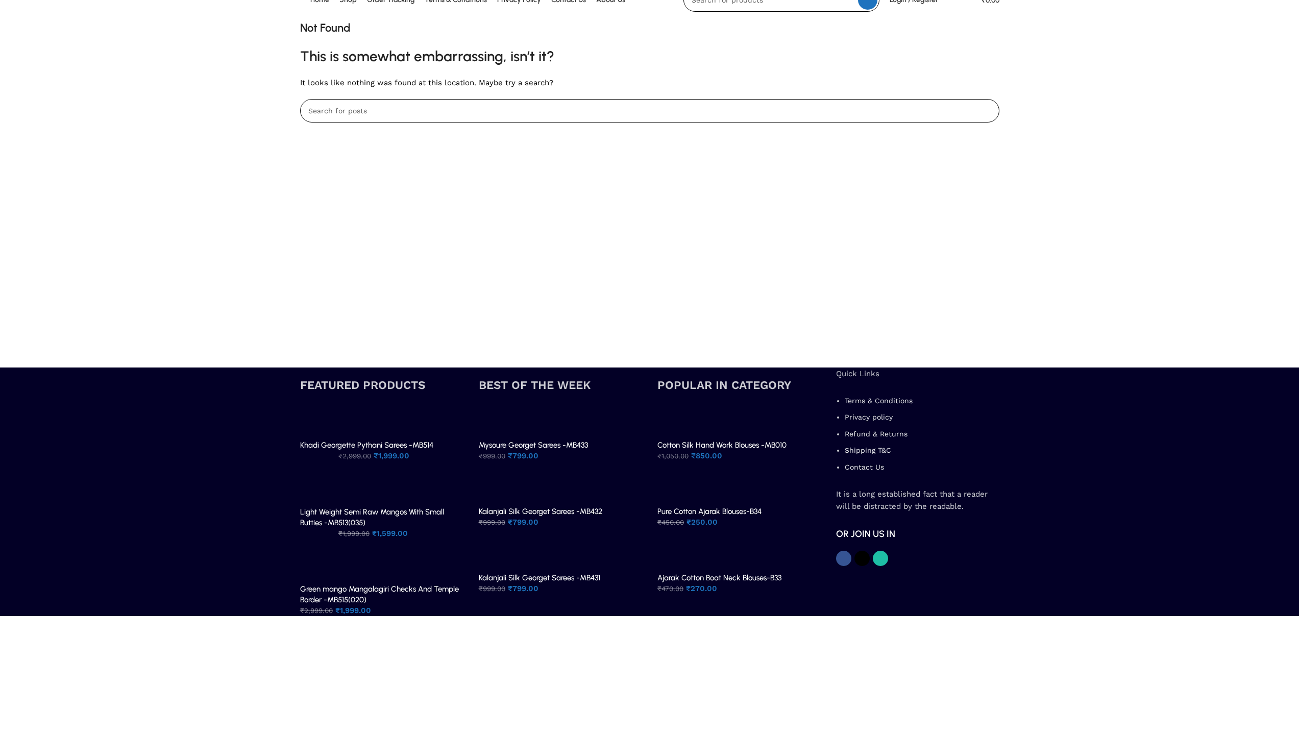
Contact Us (864, 467)
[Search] (987, 110)
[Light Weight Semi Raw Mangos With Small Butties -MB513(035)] (316, 487)
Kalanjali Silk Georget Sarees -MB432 (540, 511)
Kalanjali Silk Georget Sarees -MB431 (539, 577)
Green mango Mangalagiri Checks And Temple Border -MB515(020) (379, 594)
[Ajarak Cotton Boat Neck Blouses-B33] (674, 553)
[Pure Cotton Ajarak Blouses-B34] (674, 487)
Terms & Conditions (879, 401)
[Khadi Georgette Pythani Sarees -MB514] (316, 420)
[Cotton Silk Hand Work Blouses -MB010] (674, 420)
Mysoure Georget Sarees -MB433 (533, 445)
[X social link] (862, 558)
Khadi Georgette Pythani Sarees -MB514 (366, 445)
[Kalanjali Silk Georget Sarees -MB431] (495, 553)
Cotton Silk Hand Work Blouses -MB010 (722, 445)
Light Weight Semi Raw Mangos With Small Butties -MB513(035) (372, 517)
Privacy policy (869, 417)
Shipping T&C (868, 450)
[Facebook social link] (843, 558)
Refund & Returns (876, 434)
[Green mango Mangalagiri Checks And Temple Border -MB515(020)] (316, 565)
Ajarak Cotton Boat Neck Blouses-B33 (719, 577)
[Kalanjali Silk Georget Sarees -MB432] (495, 487)
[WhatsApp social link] (880, 558)
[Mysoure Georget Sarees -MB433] (495, 420)
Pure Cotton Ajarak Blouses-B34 (709, 511)
